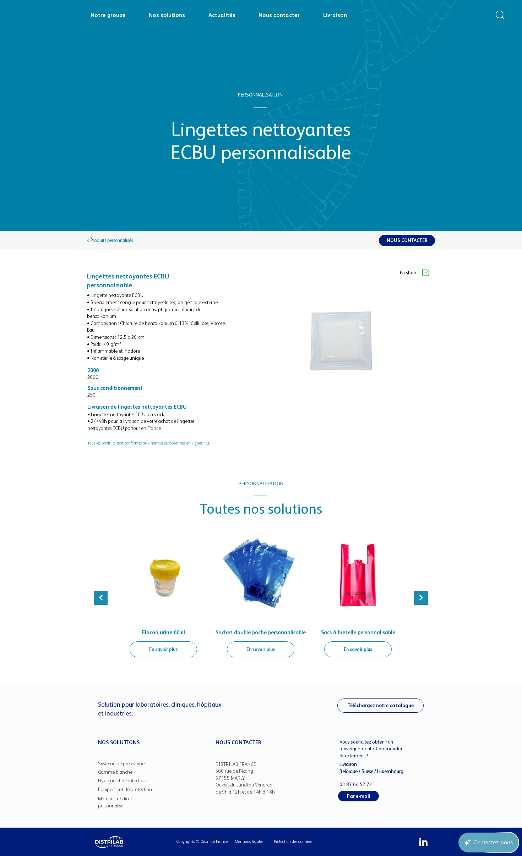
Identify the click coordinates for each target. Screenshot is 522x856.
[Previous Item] (101, 598)
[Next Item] (421, 598)
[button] (500, 15)
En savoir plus (163, 649)
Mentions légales (249, 841)
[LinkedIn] (423, 842)
